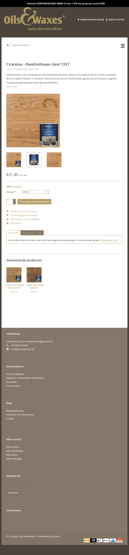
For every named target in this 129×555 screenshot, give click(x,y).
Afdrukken (15, 223)
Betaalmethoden (15, 410)
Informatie (13, 232)
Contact (10, 418)
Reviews (27, 232)
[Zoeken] (7, 45)
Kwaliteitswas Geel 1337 (26, 69)
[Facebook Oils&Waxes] (9, 519)
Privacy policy (13, 385)
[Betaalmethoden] (87, 540)
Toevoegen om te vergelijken (25, 219)
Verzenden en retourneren (20, 414)
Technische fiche (109, 240)
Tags (39, 232)
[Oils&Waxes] (38, 19)
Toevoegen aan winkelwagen (34, 201)
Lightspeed (54, 536)
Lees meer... (12, 86)
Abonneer (13, 492)
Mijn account (116, 19)
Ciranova (17, 186)
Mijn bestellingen (15, 450)
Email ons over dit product (23, 211)
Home (9, 69)
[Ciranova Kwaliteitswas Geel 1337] (33, 120)
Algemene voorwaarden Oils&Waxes (25, 377)
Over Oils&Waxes (15, 374)
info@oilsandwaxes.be (22, 349)
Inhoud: (11, 191)
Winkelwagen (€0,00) (92, 19)
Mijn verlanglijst (14, 458)
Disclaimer (11, 381)
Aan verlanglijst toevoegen (24, 215)
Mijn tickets (12, 454)
